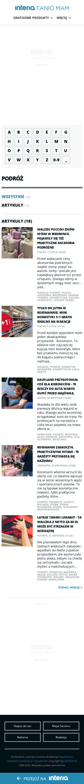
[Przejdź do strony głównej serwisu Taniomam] (52, 8)
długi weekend (47, 437)
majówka (71, 434)
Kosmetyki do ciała (66, 369)
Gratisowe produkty (31, 18)
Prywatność (40, 761)
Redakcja (61, 737)
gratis (41, 371)
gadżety (68, 502)
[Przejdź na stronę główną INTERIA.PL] (25, 8)
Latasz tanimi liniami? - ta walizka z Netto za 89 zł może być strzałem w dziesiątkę (59, 524)
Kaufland (59, 439)
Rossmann (44, 369)
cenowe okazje (64, 300)
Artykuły (12, 205)
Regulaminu (66, 756)
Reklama (22, 737)
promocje (55, 502)
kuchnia (43, 504)
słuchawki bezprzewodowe (57, 508)
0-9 (56, 159)
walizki (74, 297)
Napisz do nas (22, 726)
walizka (52, 574)
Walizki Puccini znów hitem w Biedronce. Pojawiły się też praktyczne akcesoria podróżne (56, 238)
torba (54, 504)
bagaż (41, 574)
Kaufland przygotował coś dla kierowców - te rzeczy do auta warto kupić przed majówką (57, 386)
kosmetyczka (58, 297)
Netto (63, 574)
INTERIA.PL (71, 761)
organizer (72, 577)
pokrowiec (44, 300)
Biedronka (59, 295)
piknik (64, 504)
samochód (44, 434)
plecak (66, 292)
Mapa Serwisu (61, 726)
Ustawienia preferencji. (20, 761)
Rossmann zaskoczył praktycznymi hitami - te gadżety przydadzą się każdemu (58, 454)
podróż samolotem (50, 579)
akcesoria (44, 295)
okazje (57, 507)
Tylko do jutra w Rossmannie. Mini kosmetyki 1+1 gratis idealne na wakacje (54, 315)
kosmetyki (68, 366)
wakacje (43, 292)
